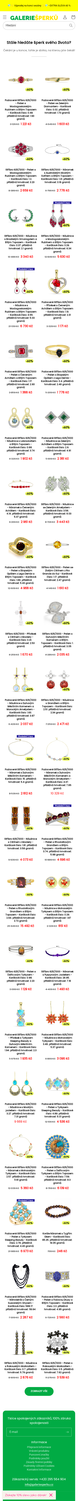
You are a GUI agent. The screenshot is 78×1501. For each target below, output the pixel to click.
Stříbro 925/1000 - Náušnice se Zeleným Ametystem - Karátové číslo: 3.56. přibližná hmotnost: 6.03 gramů (57, 510)
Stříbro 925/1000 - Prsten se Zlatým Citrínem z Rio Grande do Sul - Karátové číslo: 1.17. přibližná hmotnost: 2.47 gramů (57, 573)
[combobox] (39, 25)
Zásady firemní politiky (39, 1462)
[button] (5, 17)
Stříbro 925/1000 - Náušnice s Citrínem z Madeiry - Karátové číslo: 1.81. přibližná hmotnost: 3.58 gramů (20, 843)
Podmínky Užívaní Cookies (39, 1465)
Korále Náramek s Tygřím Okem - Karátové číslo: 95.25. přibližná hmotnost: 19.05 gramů (57, 1238)
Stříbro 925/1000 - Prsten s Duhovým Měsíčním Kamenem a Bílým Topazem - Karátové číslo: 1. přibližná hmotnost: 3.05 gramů (57, 641)
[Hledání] (71, 25)
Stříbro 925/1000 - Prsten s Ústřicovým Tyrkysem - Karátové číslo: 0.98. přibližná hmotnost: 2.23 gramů (20, 978)
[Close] (50, 1495)
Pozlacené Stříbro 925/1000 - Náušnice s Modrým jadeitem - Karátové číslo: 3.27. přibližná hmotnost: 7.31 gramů (20, 1110)
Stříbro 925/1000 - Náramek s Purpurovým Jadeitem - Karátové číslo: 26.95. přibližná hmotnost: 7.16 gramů (57, 978)
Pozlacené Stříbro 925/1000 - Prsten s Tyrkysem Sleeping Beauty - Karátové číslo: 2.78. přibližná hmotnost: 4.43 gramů (21, 1240)
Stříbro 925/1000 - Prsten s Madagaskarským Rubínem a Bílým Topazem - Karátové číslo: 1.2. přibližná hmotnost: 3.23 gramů (21, 177)
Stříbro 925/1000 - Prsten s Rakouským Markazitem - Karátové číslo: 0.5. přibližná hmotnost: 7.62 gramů (57, 1368)
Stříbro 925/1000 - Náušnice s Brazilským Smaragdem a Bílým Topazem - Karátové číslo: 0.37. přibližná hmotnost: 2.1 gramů (20, 242)
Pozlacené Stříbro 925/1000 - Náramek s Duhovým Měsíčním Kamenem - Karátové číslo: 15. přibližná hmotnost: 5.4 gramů (20, 776)
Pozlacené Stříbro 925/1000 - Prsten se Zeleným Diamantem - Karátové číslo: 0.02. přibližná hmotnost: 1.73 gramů (57, 106)
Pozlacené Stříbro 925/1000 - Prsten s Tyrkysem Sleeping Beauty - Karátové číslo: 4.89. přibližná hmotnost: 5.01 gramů (57, 1110)
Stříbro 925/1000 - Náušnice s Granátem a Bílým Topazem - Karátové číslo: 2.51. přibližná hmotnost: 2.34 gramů (57, 706)
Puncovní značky (39, 1454)
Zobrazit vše (39, 1391)
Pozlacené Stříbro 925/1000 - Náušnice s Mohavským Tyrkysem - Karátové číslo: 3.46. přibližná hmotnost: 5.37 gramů (57, 1041)
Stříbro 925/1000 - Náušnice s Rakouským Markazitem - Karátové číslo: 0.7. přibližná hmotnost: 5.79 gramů (20, 1368)
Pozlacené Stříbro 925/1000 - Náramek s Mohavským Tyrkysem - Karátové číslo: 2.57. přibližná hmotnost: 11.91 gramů (20, 1173)
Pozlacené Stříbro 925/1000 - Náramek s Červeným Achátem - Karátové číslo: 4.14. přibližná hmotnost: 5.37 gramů (20, 510)
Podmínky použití (39, 1458)
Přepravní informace (39, 1447)
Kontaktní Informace (39, 1469)
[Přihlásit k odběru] (67, 1432)
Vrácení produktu (39, 1450)
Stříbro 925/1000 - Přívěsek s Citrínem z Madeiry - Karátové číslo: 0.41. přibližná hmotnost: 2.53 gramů (20, 640)
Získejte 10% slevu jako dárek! (25, 1495)
